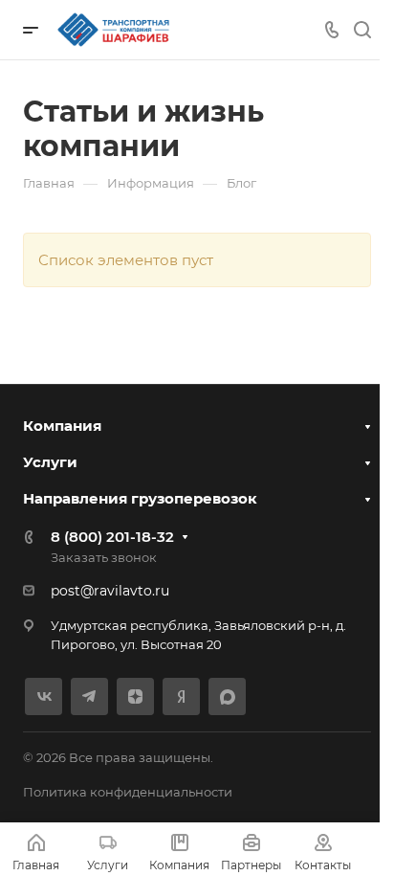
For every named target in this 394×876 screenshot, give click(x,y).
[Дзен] (135, 696)
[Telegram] (89, 696)
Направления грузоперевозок (140, 498)
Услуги (50, 462)
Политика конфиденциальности (127, 791)
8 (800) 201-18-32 (112, 537)
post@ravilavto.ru (110, 590)
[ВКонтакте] (43, 696)
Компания (62, 425)
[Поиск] (362, 30)
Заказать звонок (104, 557)
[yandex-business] (181, 696)
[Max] (227, 696)
